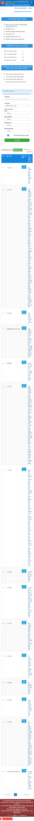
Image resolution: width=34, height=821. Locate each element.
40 (23, 54)
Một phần (24, 167)
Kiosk (30, 8)
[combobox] (17, 105)
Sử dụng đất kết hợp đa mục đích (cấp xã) (30, 688)
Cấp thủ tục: (8, 123)
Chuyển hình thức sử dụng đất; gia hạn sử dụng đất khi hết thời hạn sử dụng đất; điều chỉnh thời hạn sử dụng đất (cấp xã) (30, 602)
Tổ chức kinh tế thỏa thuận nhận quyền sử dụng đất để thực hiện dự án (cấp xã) (30, 666)
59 (23, 57)
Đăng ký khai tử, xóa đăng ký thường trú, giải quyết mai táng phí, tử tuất (30, 371)
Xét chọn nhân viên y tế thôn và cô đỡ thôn (30, 317)
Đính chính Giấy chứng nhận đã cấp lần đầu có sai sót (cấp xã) (30, 707)
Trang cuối (26, 794)
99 (23, 60)
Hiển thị (26, 149)
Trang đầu (7, 794)
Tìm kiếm (17, 140)
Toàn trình (24, 770)
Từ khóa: (7, 97)
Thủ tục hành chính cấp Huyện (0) (15, 77)
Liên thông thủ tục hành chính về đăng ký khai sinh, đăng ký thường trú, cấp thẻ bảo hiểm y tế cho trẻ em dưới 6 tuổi (30, 342)
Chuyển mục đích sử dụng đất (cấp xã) (30, 576)
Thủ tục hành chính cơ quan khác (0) (16, 82)
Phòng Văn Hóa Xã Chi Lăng (22, 11)
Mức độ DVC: (8, 117)
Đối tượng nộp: (9, 128)
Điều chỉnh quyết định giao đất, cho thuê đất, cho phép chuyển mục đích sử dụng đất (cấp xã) (30, 636)
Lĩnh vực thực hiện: (9, 110)
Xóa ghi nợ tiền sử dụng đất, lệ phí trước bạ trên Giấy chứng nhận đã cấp (30, 780)
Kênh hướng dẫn (21, 8)
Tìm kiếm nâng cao (9, 91)
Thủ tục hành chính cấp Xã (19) (14, 79)
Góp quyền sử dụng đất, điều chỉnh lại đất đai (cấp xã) (29, 175)
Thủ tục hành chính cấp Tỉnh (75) (15, 74)
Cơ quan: (7, 103)
